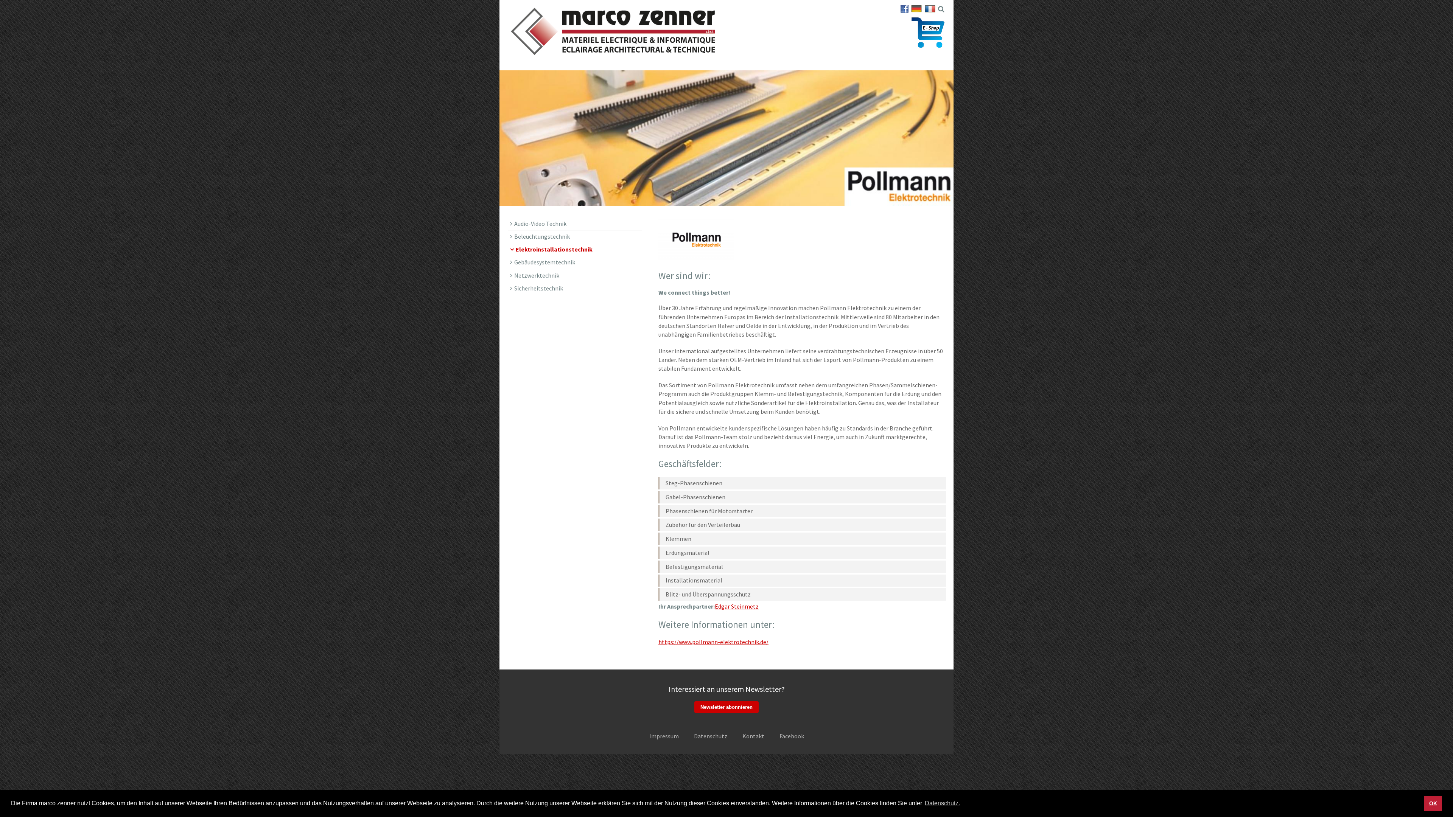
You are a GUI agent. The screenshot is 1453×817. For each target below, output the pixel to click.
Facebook (791, 736)
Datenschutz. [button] (942, 803)
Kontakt (753, 736)
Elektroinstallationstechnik (554, 249)
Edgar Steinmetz (737, 606)
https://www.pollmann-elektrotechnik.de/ (713, 642)
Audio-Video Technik (540, 223)
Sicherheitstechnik (538, 288)
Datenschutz (710, 736)
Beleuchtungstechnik (542, 236)
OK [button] (1433, 803)
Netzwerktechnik (536, 275)
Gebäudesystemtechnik (544, 262)
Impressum (664, 736)
